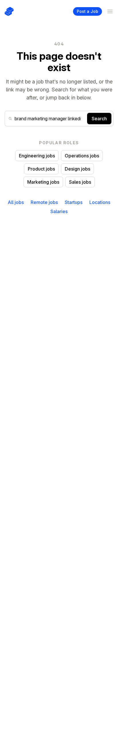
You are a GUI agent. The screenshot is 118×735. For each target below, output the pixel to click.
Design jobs (77, 169)
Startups (73, 202)
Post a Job (87, 11)
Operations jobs (82, 156)
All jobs (16, 202)
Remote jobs (44, 202)
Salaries (59, 211)
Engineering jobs (37, 156)
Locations (99, 202)
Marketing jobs (43, 182)
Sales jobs (80, 182)
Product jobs (41, 169)
